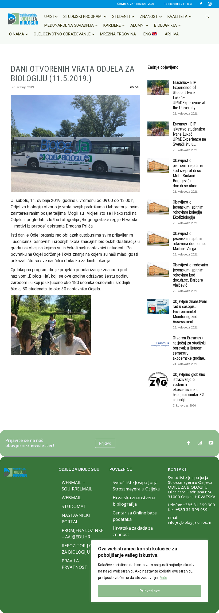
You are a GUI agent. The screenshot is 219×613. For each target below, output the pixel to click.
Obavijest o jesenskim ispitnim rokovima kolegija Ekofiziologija (188, 210)
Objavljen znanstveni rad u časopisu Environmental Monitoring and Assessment (190, 311)
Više (163, 577)
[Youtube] (211, 443)
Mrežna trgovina (118, 34)
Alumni (137, 25)
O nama (16, 34)
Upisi (49, 16)
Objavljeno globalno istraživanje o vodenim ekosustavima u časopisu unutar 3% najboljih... (189, 387)
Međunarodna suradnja (69, 25)
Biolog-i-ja (165, 25)
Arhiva (172, 34)
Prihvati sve (149, 591)
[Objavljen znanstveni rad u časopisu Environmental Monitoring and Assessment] (158, 306)
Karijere (112, 25)
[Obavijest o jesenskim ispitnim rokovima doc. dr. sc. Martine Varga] (158, 238)
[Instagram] (210, 3)
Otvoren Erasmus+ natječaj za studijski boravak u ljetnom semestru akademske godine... (189, 348)
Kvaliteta (177, 16)
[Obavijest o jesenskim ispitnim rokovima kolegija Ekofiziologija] (158, 207)
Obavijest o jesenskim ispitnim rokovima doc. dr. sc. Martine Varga (190, 241)
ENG (147, 34)
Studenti (121, 16)
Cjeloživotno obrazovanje (62, 34)
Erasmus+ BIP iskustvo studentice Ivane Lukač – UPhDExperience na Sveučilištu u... (189, 134)
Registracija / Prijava (178, 4)
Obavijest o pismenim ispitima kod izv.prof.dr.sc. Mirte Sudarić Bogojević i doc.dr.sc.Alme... (188, 173)
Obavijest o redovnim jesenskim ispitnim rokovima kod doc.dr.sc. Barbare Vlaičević (190, 275)
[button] (207, 16)
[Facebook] (201, 3)
